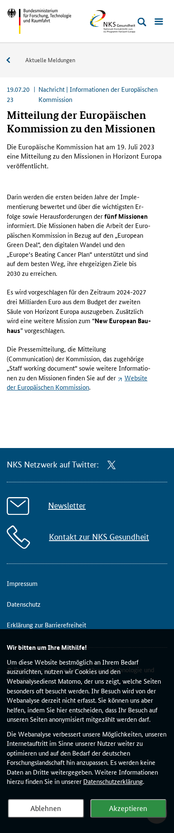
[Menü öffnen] (158, 22)
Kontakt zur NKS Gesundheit (99, 537)
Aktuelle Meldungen (50, 59)
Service (12, 60)
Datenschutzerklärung (113, 781)
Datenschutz (24, 603)
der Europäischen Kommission (77, 382)
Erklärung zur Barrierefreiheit (46, 624)
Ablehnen (45, 808)
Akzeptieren (128, 808)
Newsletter (67, 506)
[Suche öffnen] (141, 22)
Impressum (22, 583)
